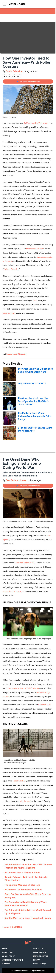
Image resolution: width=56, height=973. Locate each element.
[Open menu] (4, 4)
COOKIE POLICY (8, 956)
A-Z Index (6, 963)
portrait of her (20, 780)
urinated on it (44, 704)
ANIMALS (17, 926)
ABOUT (5, 948)
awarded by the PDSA (25, 562)
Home (6, 926)
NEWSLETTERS (7, 952)
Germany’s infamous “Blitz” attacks (23, 688)
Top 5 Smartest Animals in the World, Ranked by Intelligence (28, 911)
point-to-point (9, 312)
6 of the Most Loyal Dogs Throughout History (28, 917)
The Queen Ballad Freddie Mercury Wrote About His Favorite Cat (26, 904)
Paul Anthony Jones (16, 480)
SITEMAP (36, 960)
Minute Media (22, 970)
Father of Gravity (11, 269)
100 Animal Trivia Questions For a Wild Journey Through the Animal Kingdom (28, 866)
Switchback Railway (34, 248)
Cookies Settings (39, 963)
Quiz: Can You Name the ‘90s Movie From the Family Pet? (28, 896)
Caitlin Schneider (14, 71)
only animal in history (12, 591)
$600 (35, 300)
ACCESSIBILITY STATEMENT (12, 960)
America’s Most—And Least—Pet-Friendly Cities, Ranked (26, 878)
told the (25, 801)
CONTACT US (38, 948)
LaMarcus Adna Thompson (36, 123)
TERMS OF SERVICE (40, 956)
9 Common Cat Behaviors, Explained (23, 889)
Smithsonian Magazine (16, 353)
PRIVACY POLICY (39, 952)
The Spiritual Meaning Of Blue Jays (22, 884)
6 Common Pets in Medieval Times (22, 872)
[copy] (19, 76)
